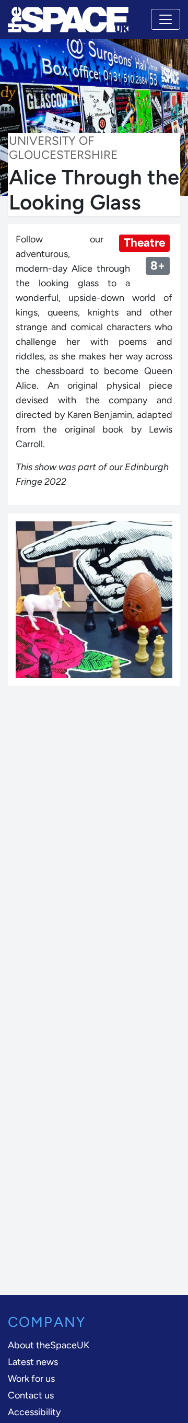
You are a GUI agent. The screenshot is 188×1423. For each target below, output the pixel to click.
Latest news (33, 1362)
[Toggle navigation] (165, 19)
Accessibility (34, 1412)
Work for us (31, 1378)
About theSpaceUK (48, 1345)
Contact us (31, 1395)
